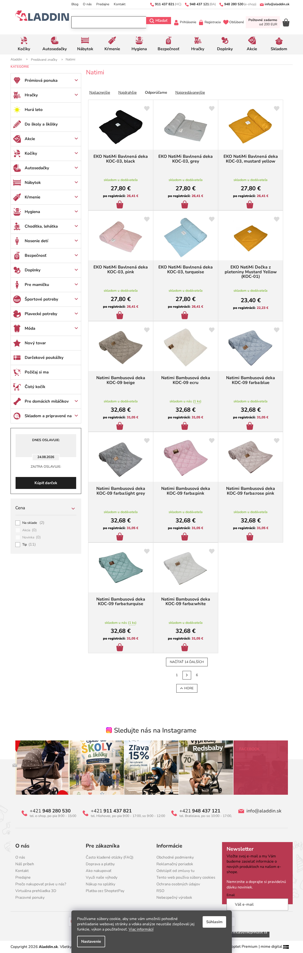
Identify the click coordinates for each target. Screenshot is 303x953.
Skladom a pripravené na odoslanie (48, 418)
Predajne (102, 4)
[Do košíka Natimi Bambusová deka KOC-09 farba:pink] (185, 537)
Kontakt (120, 4)
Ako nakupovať (98, 870)
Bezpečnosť (35, 255)
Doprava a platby (100, 864)
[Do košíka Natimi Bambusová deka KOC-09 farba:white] (185, 648)
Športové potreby (41, 299)
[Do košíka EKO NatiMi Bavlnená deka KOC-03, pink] (120, 316)
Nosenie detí (36, 241)
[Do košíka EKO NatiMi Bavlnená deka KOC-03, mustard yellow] (250, 205)
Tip (29, 544)
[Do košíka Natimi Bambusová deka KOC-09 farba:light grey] (120, 537)
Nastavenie (91, 941)
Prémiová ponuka (41, 80)
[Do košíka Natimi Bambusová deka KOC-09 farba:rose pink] (250, 537)
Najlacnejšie (99, 92)
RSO (160, 890)
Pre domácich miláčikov (47, 401)
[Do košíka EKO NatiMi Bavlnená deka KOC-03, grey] (185, 205)
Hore (189, 688)
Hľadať (161, 20)
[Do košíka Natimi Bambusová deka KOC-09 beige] (120, 426)
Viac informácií (141, 929)
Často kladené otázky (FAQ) (109, 857)
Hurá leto (34, 109)
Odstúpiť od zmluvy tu (175, 870)
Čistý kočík (35, 386)
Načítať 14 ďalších (187, 662)
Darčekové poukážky (44, 357)
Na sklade (33, 522)
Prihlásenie (188, 22)
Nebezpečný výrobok (174, 897)
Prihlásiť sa (259, 932)
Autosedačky (37, 168)
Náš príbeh (24, 864)
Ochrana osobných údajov (178, 884)
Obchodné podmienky (175, 857)
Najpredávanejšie (190, 92)
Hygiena (32, 211)
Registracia (213, 22)
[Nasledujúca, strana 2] (187, 675)
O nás (87, 4)
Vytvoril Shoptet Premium (234, 946)
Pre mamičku (37, 284)
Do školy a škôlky (41, 124)
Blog (74, 4)
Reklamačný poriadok (174, 864)
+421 (50, 811)
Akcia (29, 530)
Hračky (31, 95)
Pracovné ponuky (30, 897)
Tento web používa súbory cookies (185, 877)
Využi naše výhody (101, 877)
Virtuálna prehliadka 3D (35, 890)
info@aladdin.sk (263, 811)
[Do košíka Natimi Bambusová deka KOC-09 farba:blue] (250, 426)
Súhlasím (214, 922)
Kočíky (31, 153)
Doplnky (32, 270)
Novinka (31, 537)
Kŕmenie (32, 197)
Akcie (30, 139)
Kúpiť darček (45, 483)
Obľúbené (236, 22)
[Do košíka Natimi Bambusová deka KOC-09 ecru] (185, 426)
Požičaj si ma (37, 372)
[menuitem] (24, 44)
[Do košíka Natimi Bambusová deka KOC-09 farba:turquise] (120, 648)
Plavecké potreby (41, 314)
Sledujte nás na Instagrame (155, 730)
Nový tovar (35, 343)
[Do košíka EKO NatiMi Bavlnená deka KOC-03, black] (120, 205)
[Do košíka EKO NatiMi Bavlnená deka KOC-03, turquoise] (185, 316)
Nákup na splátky (100, 884)
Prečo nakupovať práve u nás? (40, 884)
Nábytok (33, 182)
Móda (30, 328)
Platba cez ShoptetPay (105, 890)
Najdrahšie (127, 92)
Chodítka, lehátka (41, 226)
